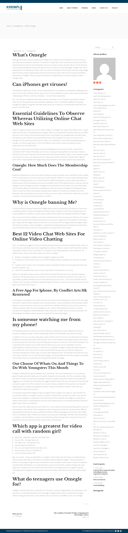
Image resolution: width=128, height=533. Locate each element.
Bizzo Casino (97, 181)
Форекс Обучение (100, 457)
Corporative (97, 209)
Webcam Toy (17, 514)
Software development (101, 385)
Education (96, 230)
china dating (97, 199)
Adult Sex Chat (98, 99)
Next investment (99, 480)
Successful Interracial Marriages (104, 391)
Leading (96, 327)
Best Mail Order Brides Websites (104, 144)
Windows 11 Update (100, 436)
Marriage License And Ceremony (104, 343)
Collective (96, 206)
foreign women (98, 255)
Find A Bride (97, 242)
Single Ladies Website (100, 382)
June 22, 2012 (99, 468)
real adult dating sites (101, 373)
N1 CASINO (97, 351)
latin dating (97, 318)
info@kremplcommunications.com (95, 531)
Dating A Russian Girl (100, 212)
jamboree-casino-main (101, 312)
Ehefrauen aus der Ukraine (102, 233)
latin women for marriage (102, 321)
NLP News (96, 357)
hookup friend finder (100, 270)
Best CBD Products (100, 126)
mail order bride (98, 330)
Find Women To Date (100, 248)
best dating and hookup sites (103, 129)
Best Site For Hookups (101, 159)
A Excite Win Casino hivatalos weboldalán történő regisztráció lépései (104, 472)
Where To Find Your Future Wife (104, 421)
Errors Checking (98, 236)
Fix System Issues (99, 251)
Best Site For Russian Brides (103, 162)
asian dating (97, 114)
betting (95, 175)
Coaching (96, 202)
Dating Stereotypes (100, 215)
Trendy (95, 409)
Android (96, 111)
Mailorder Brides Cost (100, 333)
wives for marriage (99, 445)
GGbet (95, 267)
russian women (98, 376)
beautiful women (99, 123)
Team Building (98, 485)
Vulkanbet (96, 415)
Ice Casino (96, 302)
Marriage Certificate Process (103, 339)
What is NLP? (97, 418)
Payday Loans (98, 367)
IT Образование (99, 309)
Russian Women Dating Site (102, 379)
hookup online (98, 273)
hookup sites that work (101, 279)
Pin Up (95, 370)
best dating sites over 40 (101, 135)
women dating (98, 451)
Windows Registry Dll (100, 442)
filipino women (98, 239)
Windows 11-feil (98, 439)
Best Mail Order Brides (101, 141)
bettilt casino (97, 172)
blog (95, 184)
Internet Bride (98, 306)
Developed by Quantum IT (14, 531)
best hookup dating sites (102, 138)
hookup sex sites (99, 276)
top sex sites (97, 400)
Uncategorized (18, 26)
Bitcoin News (97, 178)
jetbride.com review (100, 315)
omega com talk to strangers (36, 185)
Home (8, 26)
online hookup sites (100, 361)
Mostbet (96, 348)
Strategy (96, 388)
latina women (98, 324)
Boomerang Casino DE (101, 190)
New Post (96, 354)
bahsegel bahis (98, 120)
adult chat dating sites (101, 96)
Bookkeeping (98, 187)
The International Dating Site (103, 397)
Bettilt (95, 169)
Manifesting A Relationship (102, 336)
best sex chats (98, 153)
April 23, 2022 (18, 51)
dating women (98, 221)
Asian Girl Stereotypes (101, 117)
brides (95, 193)
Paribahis (96, 364)
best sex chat (98, 150)
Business (96, 196)
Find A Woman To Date (101, 245)
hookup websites (99, 282)
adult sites (97, 102)
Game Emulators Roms (101, 261)
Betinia (95, 165)
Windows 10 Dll (98, 433)
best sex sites (98, 156)
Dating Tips (97, 218)
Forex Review (97, 258)
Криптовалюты (99, 454)
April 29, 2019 (98, 477)
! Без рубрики (98, 93)
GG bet (95, 264)
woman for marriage (100, 448)
